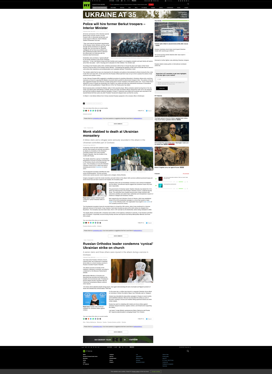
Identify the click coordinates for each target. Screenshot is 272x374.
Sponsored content (140, 362)
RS (97, 0)
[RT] (111, 0)
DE (92, 0)
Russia (105, 322)
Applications (138, 356)
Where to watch (139, 358)
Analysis (153, 7)
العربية (84, 0)
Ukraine (99, 226)
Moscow (99, 322)
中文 (99, 0)
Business (122, 7)
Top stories (158, 20)
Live (137, 354)
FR (94, 0)
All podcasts (186, 173)
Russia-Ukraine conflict (89, 226)
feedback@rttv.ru (138, 118)
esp (86, 347)
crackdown (99, 167)
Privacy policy (165, 356)
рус (89, 347)
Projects (186, 7)
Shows (178, 7)
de (91, 347)
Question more (98, 4)
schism (111, 202)
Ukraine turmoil (87, 114)
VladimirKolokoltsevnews (93, 103)
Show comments (118, 123)
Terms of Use (165, 354)
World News (113, 7)
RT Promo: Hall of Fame (167, 360)
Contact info (165, 362)
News (84, 354)
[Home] (86, 5)
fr (93, 347)
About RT (164, 358)
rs (95, 347)
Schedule (138, 360)
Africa (136, 7)
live (151, 4)
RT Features (144, 7)
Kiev (84, 322)
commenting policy (97, 118)
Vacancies (164, 366)
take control (147, 202)
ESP (87, 0)
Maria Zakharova (91, 322)
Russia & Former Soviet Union (99, 7)
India (129, 7)
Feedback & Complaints (167, 364)
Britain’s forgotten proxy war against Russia (167, 167)
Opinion (161, 7)
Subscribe (162, 88)
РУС (90, 0)
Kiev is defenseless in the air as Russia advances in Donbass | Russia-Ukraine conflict (129, 4)
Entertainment (170, 7)
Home (85, 20)
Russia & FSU (90, 20)
